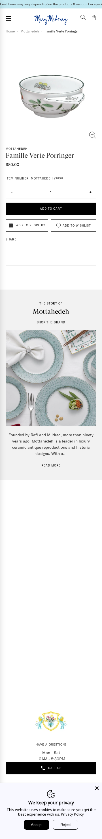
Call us (54, 768)
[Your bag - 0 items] (93, 18)
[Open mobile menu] (8, 18)
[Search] (83, 18)
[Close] (97, 788)
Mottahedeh (29, 31)
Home (10, 31)
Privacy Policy (72, 814)
